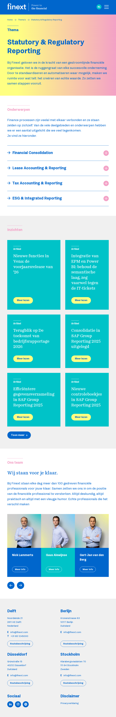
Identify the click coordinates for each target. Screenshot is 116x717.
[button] (99, 7)
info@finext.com (19, 632)
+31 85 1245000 (19, 636)
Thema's (22, 19)
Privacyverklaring (69, 703)
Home (10, 19)
